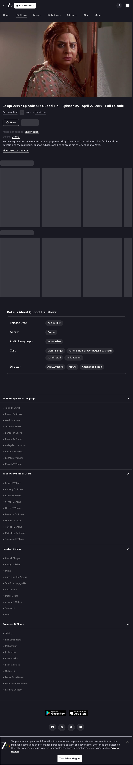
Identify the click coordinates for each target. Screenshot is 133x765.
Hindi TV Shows (12, 420)
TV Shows (21, 15)
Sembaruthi (10, 608)
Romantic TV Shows (14, 514)
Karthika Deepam (13, 689)
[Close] (125, 742)
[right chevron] (4, 196)
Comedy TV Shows (14, 489)
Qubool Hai (10, 111)
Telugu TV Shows (13, 426)
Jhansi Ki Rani (11, 595)
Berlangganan (26, 5)
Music (98, 15)
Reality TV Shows (13, 483)
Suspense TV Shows (14, 539)
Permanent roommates (16, 683)
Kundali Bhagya (12, 558)
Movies (37, 15)
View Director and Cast (16, 149)
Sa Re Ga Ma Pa (12, 664)
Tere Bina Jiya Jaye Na (15, 583)
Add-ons (72, 15)
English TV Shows (13, 414)
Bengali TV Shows (13, 433)
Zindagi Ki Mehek (13, 602)
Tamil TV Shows (12, 408)
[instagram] (60, 727)
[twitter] (70, 727)
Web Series (54, 15)
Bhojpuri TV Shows (14, 451)
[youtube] (79, 727)
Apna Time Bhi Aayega (16, 577)
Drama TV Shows (13, 520)
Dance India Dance (14, 677)
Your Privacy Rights (68, 758)
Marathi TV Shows (14, 464)
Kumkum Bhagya (13, 639)
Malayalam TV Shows (15, 445)
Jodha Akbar (11, 652)
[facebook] (51, 727)
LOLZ (85, 15)
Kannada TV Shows (14, 458)
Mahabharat (11, 646)
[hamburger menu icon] (127, 5)
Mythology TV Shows (15, 533)
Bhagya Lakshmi (13, 564)
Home (6, 15)
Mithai (8, 570)
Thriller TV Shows (13, 526)
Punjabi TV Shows (13, 439)
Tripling (8, 633)
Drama (16, 135)
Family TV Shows (13, 495)
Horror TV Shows (13, 508)
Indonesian (32, 130)
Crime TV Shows (13, 501)
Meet (7, 614)
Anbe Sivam (11, 589)
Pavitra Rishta (11, 658)
